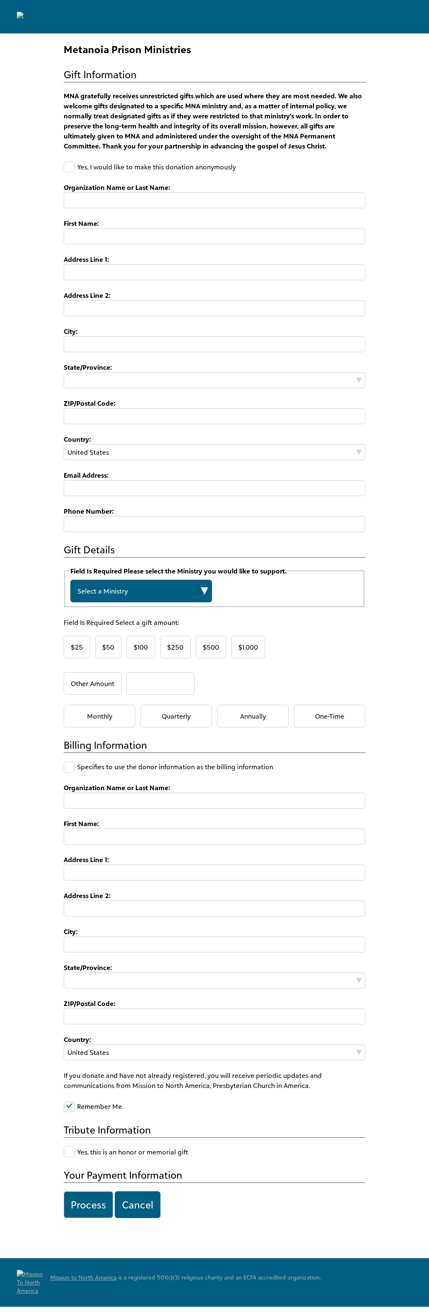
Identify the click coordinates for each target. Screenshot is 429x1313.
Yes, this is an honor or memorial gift (132, 1152)
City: (71, 331)
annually (253, 716)
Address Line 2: (87, 295)
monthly (99, 716)
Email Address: (86, 475)
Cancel (137, 1204)
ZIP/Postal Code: (89, 403)
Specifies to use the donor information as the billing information (175, 767)
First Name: (81, 223)
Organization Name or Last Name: (117, 187)
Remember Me (99, 1106)
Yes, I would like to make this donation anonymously (156, 167)
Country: (77, 439)
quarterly (176, 716)
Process (88, 1204)
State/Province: (88, 367)
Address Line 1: (86, 259)
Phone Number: (89, 511)
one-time (329, 716)
